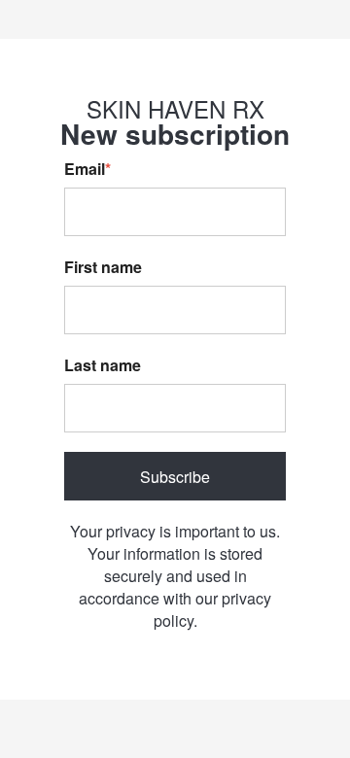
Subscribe (175, 476)
